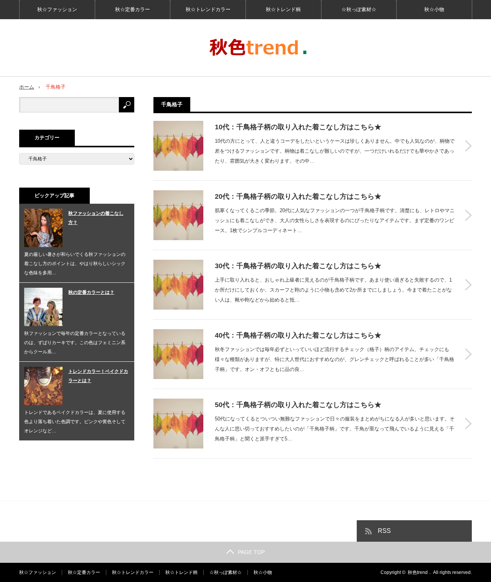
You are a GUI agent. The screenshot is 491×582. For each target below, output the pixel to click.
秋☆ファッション (57, 9)
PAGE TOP (251, 552)
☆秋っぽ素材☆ (358, 9)
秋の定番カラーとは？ (91, 292)
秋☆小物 (434, 9)
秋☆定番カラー (132, 9)
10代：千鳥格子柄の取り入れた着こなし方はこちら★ (298, 127)
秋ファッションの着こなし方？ (96, 218)
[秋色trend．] (259, 47)
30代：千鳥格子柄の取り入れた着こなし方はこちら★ (298, 266)
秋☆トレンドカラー (208, 9)
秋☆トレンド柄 (283, 9)
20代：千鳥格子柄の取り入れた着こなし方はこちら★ (298, 196)
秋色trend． (420, 572)
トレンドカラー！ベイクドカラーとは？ (98, 376)
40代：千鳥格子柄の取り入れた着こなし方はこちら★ (298, 335)
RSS (384, 531)
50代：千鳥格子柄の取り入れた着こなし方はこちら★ (298, 405)
